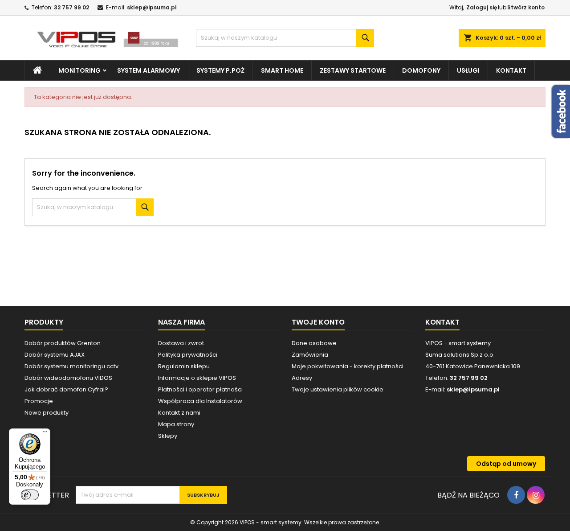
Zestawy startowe (353, 70)
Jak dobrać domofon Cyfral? (66, 389)
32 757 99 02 (71, 7)
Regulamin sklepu (184, 366)
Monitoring (79, 70)
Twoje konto (318, 322)
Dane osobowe (314, 343)
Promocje (38, 401)
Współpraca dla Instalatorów (200, 401)
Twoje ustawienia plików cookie (337, 389)
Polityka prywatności (187, 354)
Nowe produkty (46, 412)
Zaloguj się (481, 7)
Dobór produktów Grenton (62, 343)
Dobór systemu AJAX (54, 354)
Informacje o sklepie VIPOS (197, 378)
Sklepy (167, 436)
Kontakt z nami (179, 412)
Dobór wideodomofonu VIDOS (68, 378)
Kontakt (511, 70)
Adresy (302, 378)
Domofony (421, 70)
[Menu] (45, 433)
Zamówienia (310, 354)
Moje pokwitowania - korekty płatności (347, 366)
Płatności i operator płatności (200, 389)
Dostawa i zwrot (181, 343)
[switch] (30, 495)
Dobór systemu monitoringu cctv (71, 366)
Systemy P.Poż (220, 70)
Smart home (282, 70)
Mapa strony (176, 424)
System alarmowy (148, 70)
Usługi (468, 70)
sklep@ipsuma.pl (152, 7)
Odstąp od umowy (506, 463)
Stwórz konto (526, 7)
